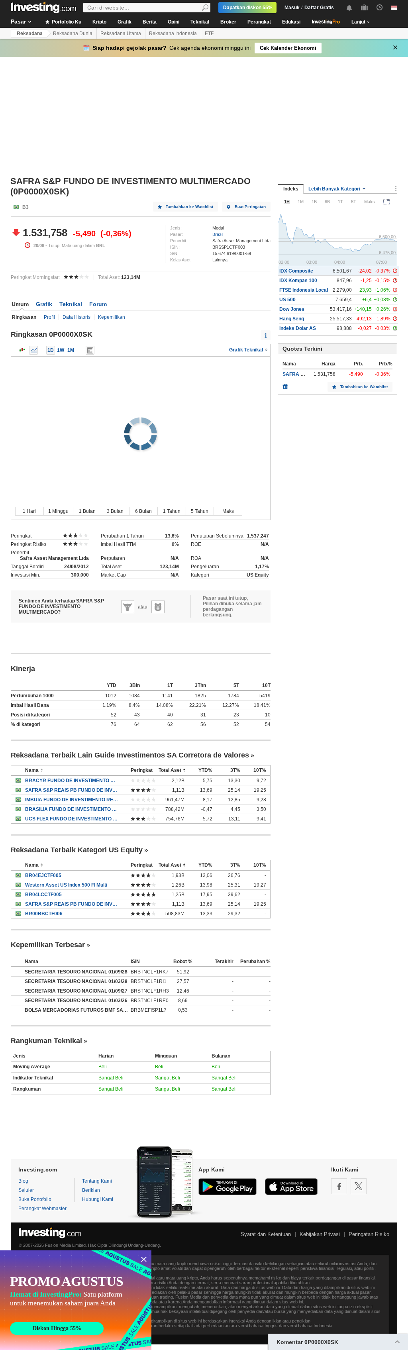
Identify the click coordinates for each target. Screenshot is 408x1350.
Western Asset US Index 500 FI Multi (66, 885)
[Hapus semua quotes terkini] (285, 384)
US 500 (287, 299)
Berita (150, 22)
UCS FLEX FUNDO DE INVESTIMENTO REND (72, 819)
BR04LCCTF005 (43, 894)
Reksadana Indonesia (173, 33)
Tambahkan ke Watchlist (189, 206)
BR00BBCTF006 (44, 913)
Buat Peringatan (250, 206)
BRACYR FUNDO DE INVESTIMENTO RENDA (72, 780)
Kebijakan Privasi (320, 1234)
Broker (228, 22)
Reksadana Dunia (72, 33)
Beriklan (91, 1190)
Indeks (290, 189)
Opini (173, 22)
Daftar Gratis (319, 7)
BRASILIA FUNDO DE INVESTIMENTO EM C (72, 809)
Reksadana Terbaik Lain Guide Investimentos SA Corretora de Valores (130, 755)
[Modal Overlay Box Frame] (75, 1300)
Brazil (217, 234)
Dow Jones (291, 309)
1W (60, 350)
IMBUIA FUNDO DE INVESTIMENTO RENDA (72, 800)
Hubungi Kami (97, 1199)
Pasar (18, 21)
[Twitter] (359, 1186)
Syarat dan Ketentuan (266, 1234)
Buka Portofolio (34, 1199)
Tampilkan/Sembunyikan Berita (90, 350)
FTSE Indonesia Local (303, 290)
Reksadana (30, 33)
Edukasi (291, 22)
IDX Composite (296, 271)
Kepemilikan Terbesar (48, 945)
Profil (49, 317)
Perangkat (259, 22)
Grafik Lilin (22, 350)
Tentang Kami (97, 1181)
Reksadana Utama (120, 33)
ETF (209, 33)
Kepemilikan (111, 317)
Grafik (124, 22)
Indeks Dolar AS (297, 328)
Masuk (292, 7)
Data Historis (76, 317)
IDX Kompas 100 (298, 280)
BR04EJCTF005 (43, 875)
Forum (98, 304)
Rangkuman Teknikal (46, 1041)
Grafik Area (33, 350)
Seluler (26, 1190)
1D (50, 350)
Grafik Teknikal (246, 350)
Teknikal (199, 22)
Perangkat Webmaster (42, 1208)
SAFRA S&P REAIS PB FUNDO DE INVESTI (72, 790)
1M (70, 350)
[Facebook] (339, 1186)
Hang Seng (291, 319)
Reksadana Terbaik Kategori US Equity (77, 850)
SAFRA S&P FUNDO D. (308, 374)
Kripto (99, 22)
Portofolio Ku (66, 22)
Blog (23, 1181)
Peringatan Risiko (369, 1234)
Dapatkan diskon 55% (248, 7)
